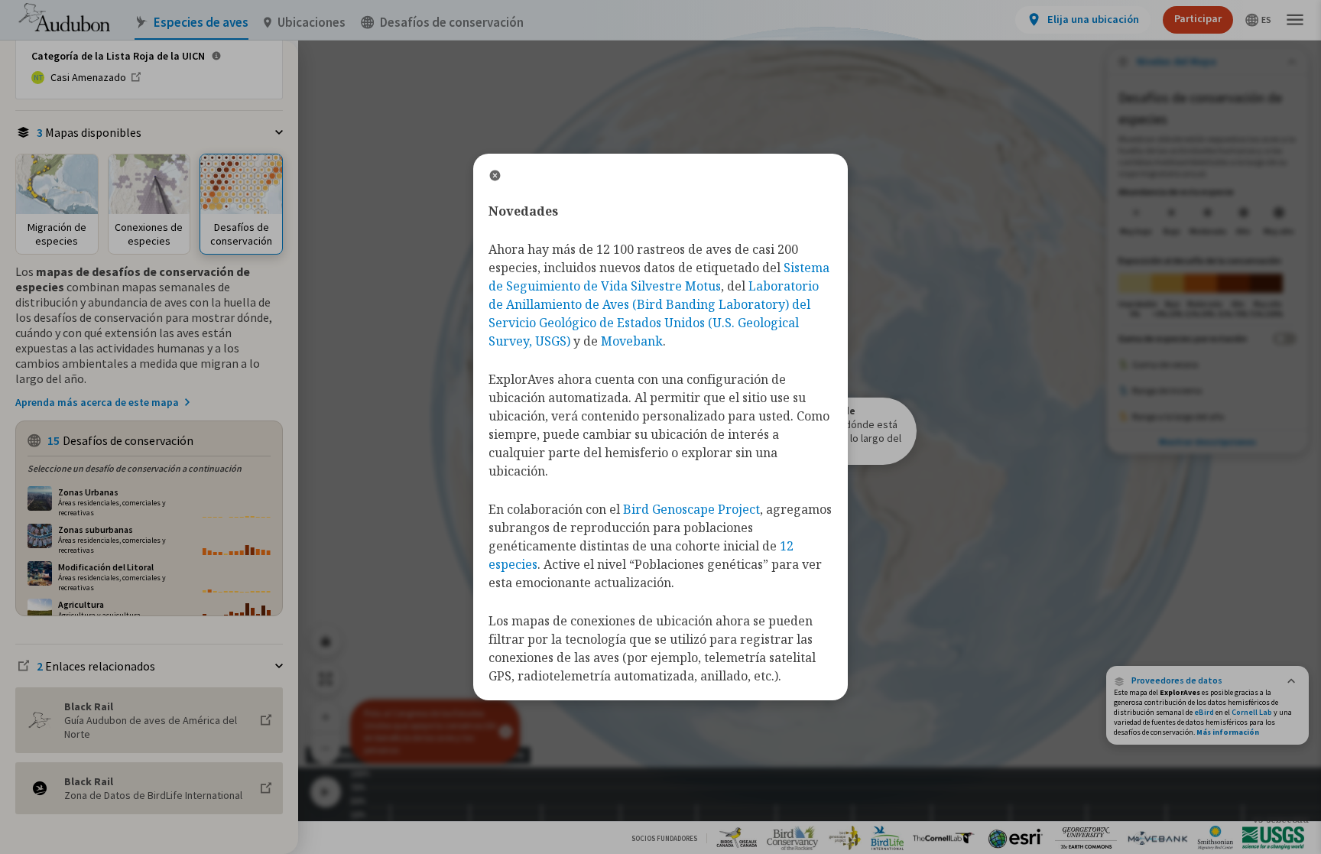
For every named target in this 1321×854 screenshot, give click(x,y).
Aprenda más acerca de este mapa (97, 402)
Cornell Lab (1252, 712)
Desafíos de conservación (452, 23)
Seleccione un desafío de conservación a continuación (135, 468)
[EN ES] (1258, 20)
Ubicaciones (312, 23)
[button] (1207, 680)
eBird (1204, 712)
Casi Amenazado (88, 77)
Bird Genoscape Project (691, 509)
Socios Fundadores (664, 838)
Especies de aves (201, 23)
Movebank (632, 341)
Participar (1198, 18)
